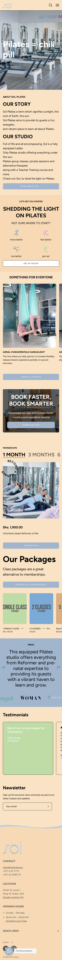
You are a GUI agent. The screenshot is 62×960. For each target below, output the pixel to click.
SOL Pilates (14, 957)
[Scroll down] (31, 86)
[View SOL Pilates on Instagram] (14, 948)
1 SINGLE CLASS (11, 628)
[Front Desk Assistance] (9, 951)
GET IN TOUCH (31, 263)
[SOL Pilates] (7, 5)
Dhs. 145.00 (8, 632)
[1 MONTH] (31, 490)
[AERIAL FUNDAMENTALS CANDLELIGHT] (29, 316)
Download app (30, 425)
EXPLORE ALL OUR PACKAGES (31, 585)
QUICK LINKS (11, 930)
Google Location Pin (13, 897)
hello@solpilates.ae (13, 867)
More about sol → (31, 186)
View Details (31, 545)
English (6, 942)
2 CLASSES (35, 628)
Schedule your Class (16, 921)
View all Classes (31, 377)
